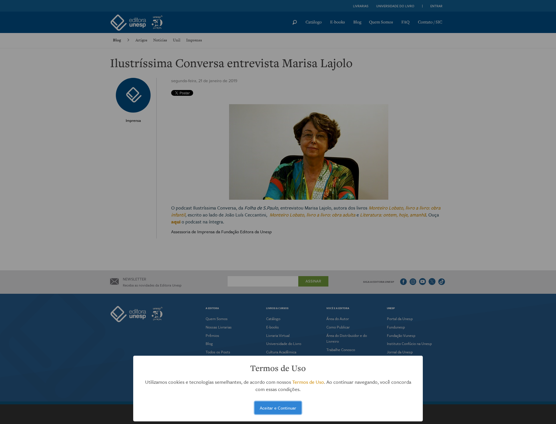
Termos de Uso (308, 382)
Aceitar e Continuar (278, 408)
